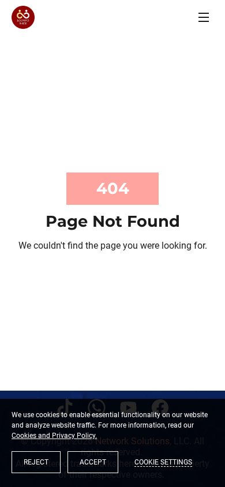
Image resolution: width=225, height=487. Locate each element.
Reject (36, 462)
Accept (93, 462)
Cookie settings (163, 462)
